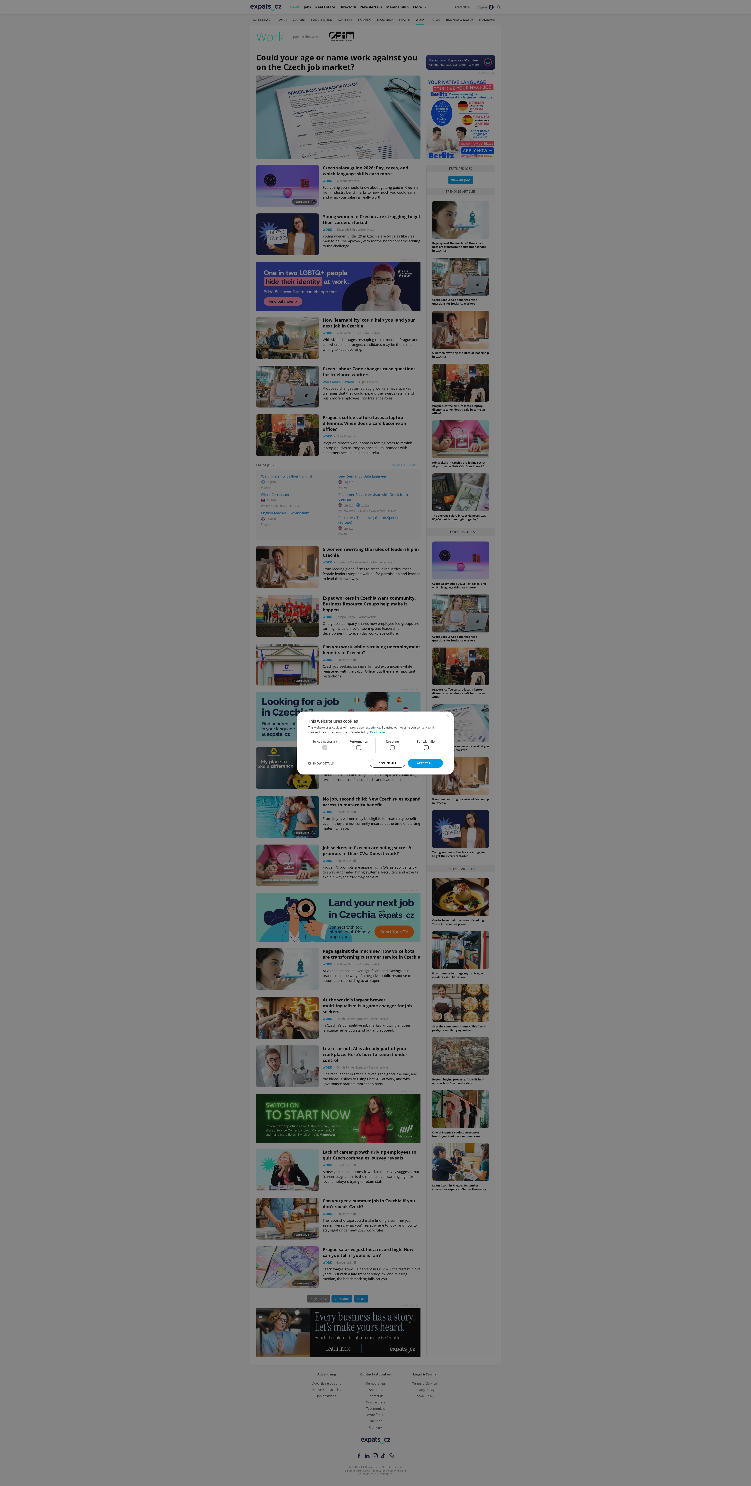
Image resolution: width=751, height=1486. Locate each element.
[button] (321, 763)
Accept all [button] (425, 763)
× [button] (447, 716)
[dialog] (375, 743)
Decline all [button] (387, 763)
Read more (377, 732)
